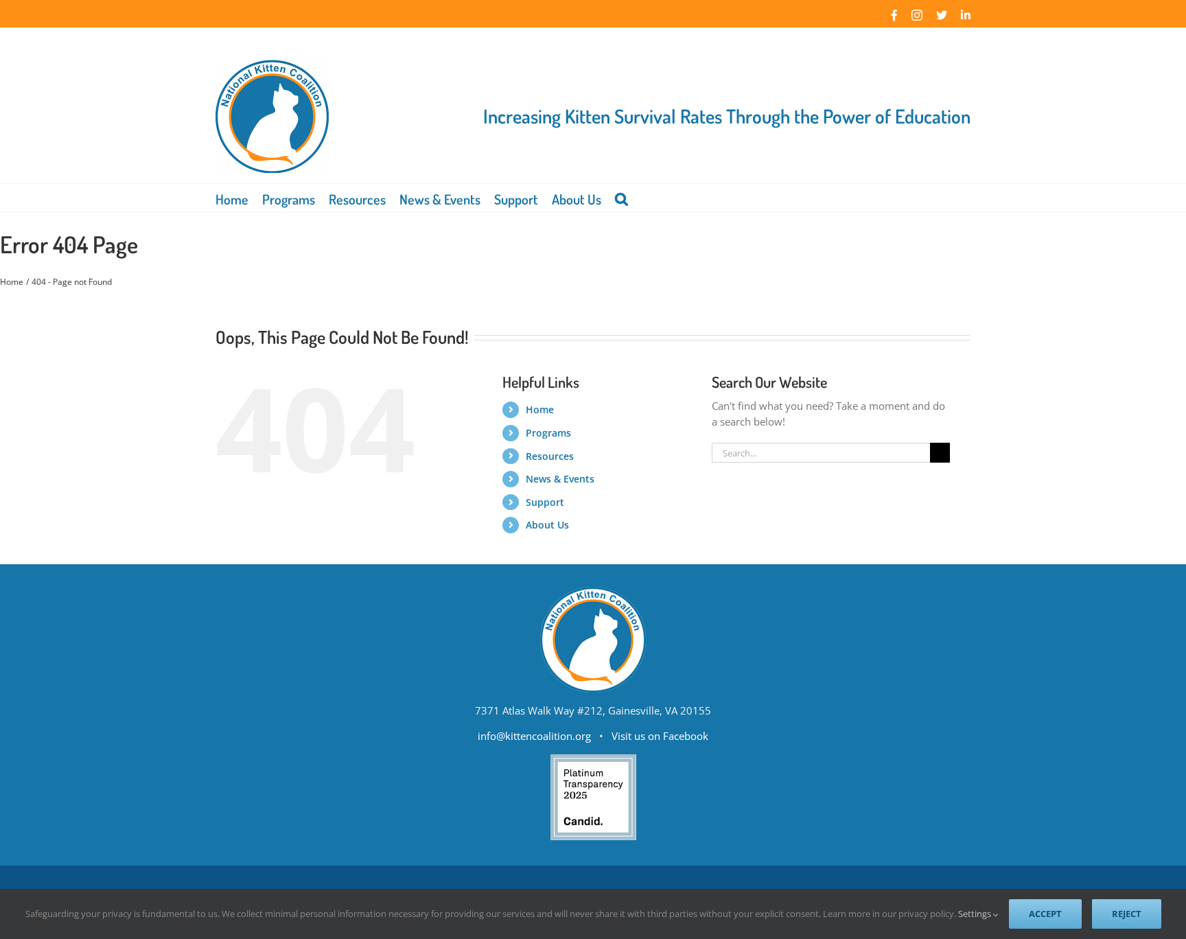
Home (540, 409)
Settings (975, 913)
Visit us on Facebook (660, 736)
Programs (548, 432)
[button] (621, 197)
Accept (1045, 913)
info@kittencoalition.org (534, 736)
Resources (550, 456)
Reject (1126, 913)
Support (545, 502)
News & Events (560, 478)
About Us (547, 524)
